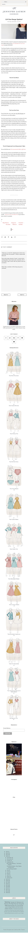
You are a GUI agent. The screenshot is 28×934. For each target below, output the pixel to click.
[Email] (14, 342)
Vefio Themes (21, 929)
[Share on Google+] (15, 237)
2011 (7, 891)
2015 (7, 885)
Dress (18, 907)
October (9, 860)
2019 (7, 879)
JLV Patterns (18, 902)
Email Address (6, 728)
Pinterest (14, 224)
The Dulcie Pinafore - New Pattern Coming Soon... (14, 867)
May (8, 873)
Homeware (13, 913)
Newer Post (6, 294)
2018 (7, 880)
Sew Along (19, 904)
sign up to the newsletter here (11, 214)
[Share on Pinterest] (8, 237)
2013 (7, 888)
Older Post (22, 294)
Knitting (6, 908)
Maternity (10, 905)
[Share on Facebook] (2, 237)
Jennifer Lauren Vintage (19, 913)
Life (16, 907)
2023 (7, 851)
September (9, 862)
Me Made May (12, 904)
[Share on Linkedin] (12, 237)
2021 (7, 854)
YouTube (20, 224)
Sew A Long (17, 905)
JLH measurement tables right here (18, 149)
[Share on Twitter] (5, 237)
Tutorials (10, 908)
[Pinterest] (18, 338)
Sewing (7, 902)
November (9, 859)
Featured (17, 911)
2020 (7, 856)
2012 (7, 889)
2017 (7, 882)
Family (21, 907)
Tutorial (12, 902)
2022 (7, 853)
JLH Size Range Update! (12, 869)
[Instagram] (14, 338)
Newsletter (21, 222)
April (8, 874)
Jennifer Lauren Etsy (8, 911)
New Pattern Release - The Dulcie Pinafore (14, 864)
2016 (7, 883)
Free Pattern (21, 911)
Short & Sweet (8, 913)
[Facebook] (6, 338)
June (8, 872)
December (9, 857)
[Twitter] (10, 338)
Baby (13, 905)
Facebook (8, 224)
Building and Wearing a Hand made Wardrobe (14, 910)
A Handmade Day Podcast (18, 908)
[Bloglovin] (22, 338)
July (8, 870)
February (9, 877)
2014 (7, 886)
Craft (14, 911)
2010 (7, 892)
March (8, 876)
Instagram (13, 222)
